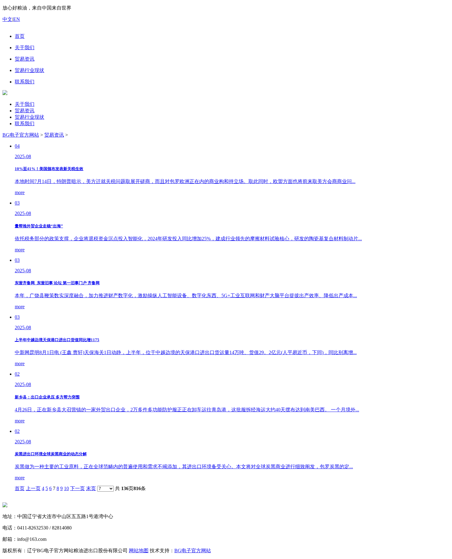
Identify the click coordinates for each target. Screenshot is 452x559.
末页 (91, 488)
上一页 (33, 488)
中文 (7, 19)
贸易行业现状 (29, 117)
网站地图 (139, 550)
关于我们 (24, 104)
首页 (20, 488)
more (20, 192)
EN (16, 19)
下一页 (77, 488)
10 (66, 488)
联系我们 (24, 123)
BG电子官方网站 (20, 135)
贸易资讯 (24, 110)
